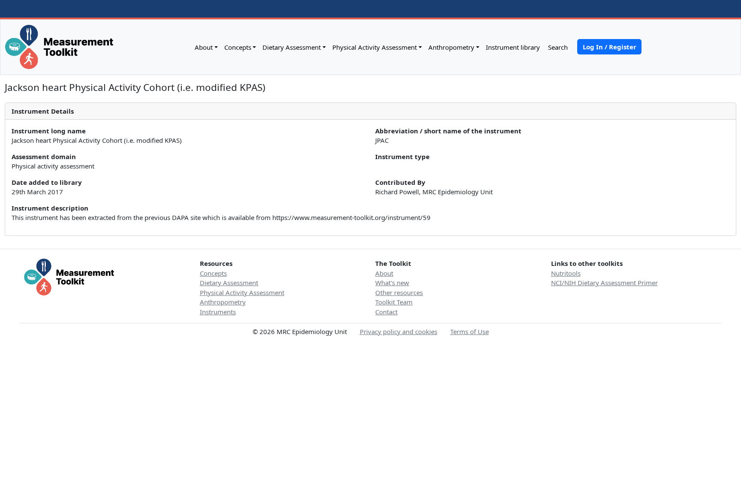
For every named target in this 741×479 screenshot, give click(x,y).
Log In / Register (609, 46)
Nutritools (566, 273)
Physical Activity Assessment (374, 47)
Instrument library (513, 47)
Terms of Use (469, 331)
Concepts (237, 47)
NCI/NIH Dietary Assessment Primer (604, 282)
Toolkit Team (394, 302)
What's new (392, 282)
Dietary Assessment (291, 47)
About (204, 47)
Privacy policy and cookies (398, 331)
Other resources (399, 292)
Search (557, 47)
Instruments (218, 311)
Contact (386, 311)
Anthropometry (451, 47)
